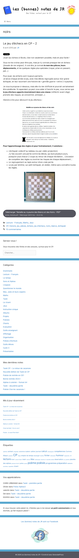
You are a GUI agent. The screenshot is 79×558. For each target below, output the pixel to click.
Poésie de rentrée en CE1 (13, 375)
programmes (51, 463)
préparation (62, 463)
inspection (67, 455)
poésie (41, 462)
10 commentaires (13, 229)
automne (22, 451)
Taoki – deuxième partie (13, 386)
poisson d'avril (15, 463)
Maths (25, 223)
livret (13, 459)
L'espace (6, 285)
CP (7, 226)
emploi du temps (27, 456)
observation (58, 459)
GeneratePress (58, 555)
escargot (37, 455)
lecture (7, 459)
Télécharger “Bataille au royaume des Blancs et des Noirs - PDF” (33, 213)
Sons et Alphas (9, 281)
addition (5, 451)
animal (10, 451)
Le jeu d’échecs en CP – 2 (20, 43)
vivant (16, 466)
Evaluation (7, 327)
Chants (6, 323)
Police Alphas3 (19, 487)
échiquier (62, 226)
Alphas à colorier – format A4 (15, 382)
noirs (48, 226)
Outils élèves (8, 344)
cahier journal (36, 451)
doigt (19, 455)
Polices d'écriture (10, 341)
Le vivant (7, 302)
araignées (16, 451)
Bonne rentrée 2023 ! (12, 379)
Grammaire (7, 271)
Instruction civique (10, 309)
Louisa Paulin (18, 459)
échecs (30, 226)
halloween (52, 455)
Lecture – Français (10, 274)
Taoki (5, 299)
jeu (18, 226)
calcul (44, 451)
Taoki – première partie (32, 483)
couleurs (10, 455)
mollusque (37, 459)
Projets (6, 316)
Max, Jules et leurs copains (14, 292)
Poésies (6, 320)
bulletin (27, 451)
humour (60, 455)
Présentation (8, 351)
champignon (50, 451)
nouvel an (43, 459)
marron (28, 459)
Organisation (8, 337)
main (24, 459)
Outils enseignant (10, 330)
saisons (69, 463)
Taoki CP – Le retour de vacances (17, 368)
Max (32, 459)
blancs (54, 226)
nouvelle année (50, 459)
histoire (12, 226)
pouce (25, 463)
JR (70, 455)
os (64, 459)
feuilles (42, 455)
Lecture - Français (14, 223)
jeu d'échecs (39, 226)
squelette (10, 466)
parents (67, 459)
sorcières (5, 466)
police (22, 463)
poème (32, 462)
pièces (23, 226)
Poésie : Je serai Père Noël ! (11, 432)
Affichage (7, 334)
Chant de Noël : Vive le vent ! (11, 428)
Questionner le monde (12, 288)
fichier (47, 455)
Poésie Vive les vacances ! (14, 389)
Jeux (31, 223)
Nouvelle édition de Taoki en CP (16, 372)
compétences (59, 451)
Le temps (7, 278)
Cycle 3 (6, 348)
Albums (6, 313)
